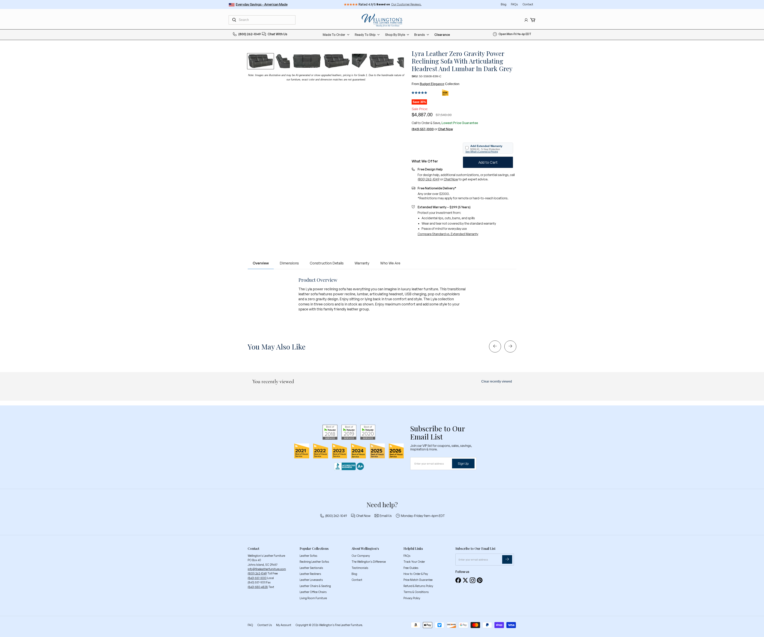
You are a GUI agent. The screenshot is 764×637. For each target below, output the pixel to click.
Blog (504, 4)
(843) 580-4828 (258, 587)
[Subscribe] (507, 559)
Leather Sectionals (311, 567)
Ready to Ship (365, 35)
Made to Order (334, 35)
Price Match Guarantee (418, 579)
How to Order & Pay (415, 573)
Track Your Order (414, 561)
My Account (283, 625)
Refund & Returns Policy (418, 586)
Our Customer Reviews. (406, 4)
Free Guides (410, 567)
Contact (527, 4)
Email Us (386, 516)
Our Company (361, 555)
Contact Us (264, 625)
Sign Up (463, 463)
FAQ (250, 625)
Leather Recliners (310, 573)
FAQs (514, 4)
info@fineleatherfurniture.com (267, 569)
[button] (420, 92)
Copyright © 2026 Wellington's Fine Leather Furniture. (329, 625)
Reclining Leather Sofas (314, 561)
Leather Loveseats (311, 579)
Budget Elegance (432, 84)
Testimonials (360, 567)
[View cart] (532, 20)
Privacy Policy (411, 598)
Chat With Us (277, 34)
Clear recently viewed (496, 381)
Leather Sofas (308, 555)
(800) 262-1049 (249, 34)
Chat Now (445, 129)
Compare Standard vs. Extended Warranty (448, 234)
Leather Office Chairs (313, 592)
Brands (419, 35)
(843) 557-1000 (423, 129)
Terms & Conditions (416, 592)
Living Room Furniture (313, 598)
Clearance (442, 35)
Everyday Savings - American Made (261, 4)
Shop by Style (395, 35)
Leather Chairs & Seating (315, 586)
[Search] (234, 20)
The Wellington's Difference (369, 561)
